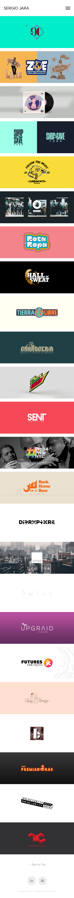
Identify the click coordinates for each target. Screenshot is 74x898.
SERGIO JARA (16, 8)
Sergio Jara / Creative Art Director (37, 891)
